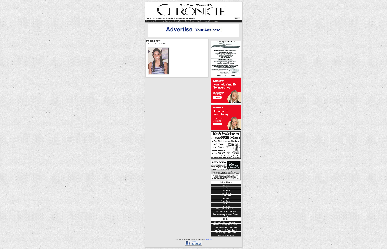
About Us (215, 21)
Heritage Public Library (226, 235)
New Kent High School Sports (225, 232)
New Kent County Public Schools (226, 230)
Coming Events (179, 21)
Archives (226, 203)
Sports (162, 21)
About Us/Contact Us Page (225, 209)
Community (168, 21)
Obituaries (199, 21)
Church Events (189, 21)
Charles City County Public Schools (225, 225)
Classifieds (207, 21)
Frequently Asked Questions (226, 211)
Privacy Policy (209, 239)
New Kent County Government (226, 227)
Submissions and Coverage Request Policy (226, 215)
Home (147, 21)
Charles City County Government (225, 222)
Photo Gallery (226, 201)
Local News (154, 21)
